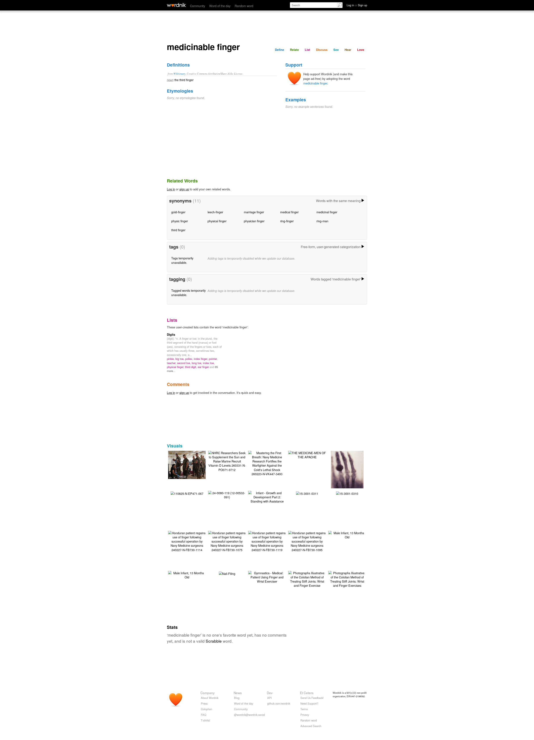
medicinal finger (326, 212)
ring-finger (287, 221)
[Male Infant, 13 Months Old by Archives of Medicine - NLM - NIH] (347, 534)
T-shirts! (205, 720)
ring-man (322, 221)
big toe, (180, 359)
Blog (236, 698)
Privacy (304, 715)
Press (204, 703)
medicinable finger (315, 83)
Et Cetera (307, 692)
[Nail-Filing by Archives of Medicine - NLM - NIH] (227, 573)
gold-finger (178, 212)
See (336, 50)
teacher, (172, 363)
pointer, (213, 359)
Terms (304, 709)
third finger (178, 230)
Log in (171, 189)
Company (207, 692)
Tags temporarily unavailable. (182, 260)
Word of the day (219, 6)
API (269, 698)
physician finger (254, 221)
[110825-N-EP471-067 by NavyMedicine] (187, 493)
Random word (244, 6)
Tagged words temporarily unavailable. (188, 292)
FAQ (203, 715)
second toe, (184, 363)
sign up (184, 189)
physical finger (217, 221)
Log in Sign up (357, 5)
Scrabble (214, 641)
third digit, (191, 367)
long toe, (197, 363)
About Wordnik (209, 698)
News (238, 692)
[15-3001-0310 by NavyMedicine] (347, 493)
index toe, (209, 363)
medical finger (289, 212)
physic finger (179, 221)
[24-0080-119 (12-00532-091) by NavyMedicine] (227, 494)
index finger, (201, 359)
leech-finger (215, 212)
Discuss (321, 50)
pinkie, (171, 359)
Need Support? (309, 703)
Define (279, 50)
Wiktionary (179, 73)
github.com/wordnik (278, 703)
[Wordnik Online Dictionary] (176, 5)
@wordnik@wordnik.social (249, 715)
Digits (171, 334)
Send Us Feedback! (312, 698)
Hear (348, 50)
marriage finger (254, 212)
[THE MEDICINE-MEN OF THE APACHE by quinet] (307, 454)
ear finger (204, 367)
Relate (294, 50)
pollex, (189, 359)
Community (197, 6)
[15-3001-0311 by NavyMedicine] (307, 493)
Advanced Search (310, 726)
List (307, 50)
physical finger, (176, 367)
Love (360, 50)
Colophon (206, 709)
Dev (270, 692)
